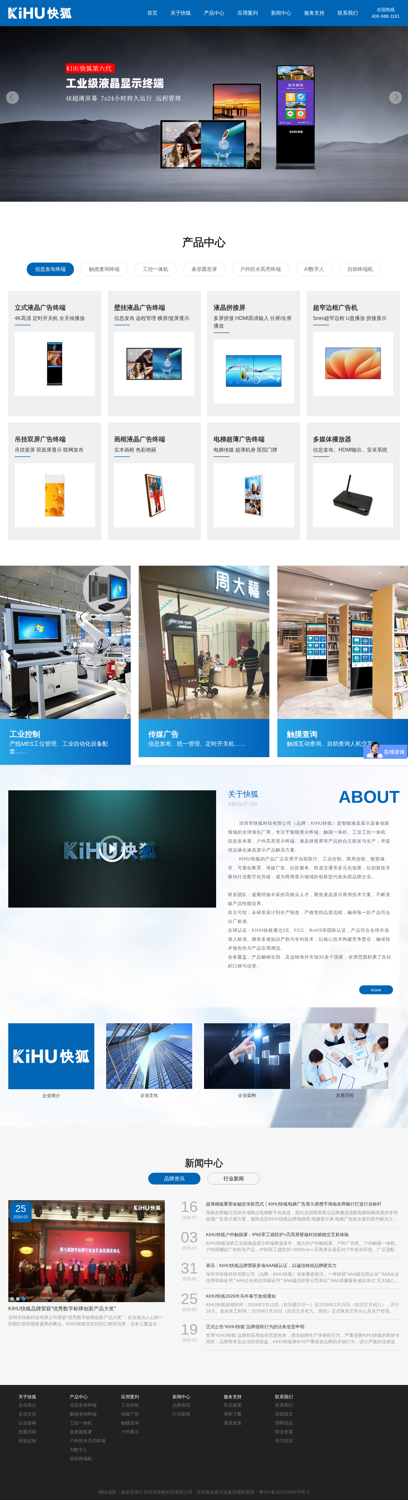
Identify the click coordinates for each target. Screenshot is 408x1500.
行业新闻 (233, 1178)
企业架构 (247, 1095)
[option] (204, 101)
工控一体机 (155, 269)
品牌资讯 (174, 1178)
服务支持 (314, 13)
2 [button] (18, 1299)
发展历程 (345, 1095)
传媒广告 (130, 1414)
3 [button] (24, 1299)
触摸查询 (130, 1422)
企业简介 (51, 1095)
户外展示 (130, 1431)
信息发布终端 (50, 269)
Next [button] (395, 97)
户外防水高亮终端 (260, 269)
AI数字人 (314, 269)
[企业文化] (149, 1055)
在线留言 (284, 1414)
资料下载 (233, 1414)
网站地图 (107, 1492)
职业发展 (284, 1431)
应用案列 (247, 13)
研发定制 (27, 1440)
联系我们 (348, 13)
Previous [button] (12, 97)
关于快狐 (181, 13)
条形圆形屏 (204, 269)
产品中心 (214, 13)
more (376, 989)
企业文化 (149, 1095)
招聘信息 (284, 1422)
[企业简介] (51, 1056)
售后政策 (233, 1405)
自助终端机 (360, 269)
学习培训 (284, 1440)
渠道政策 (233, 1422)
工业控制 (130, 1405)
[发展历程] (345, 1055)
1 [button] (12, 1299)
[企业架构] (247, 1055)
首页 (152, 13)
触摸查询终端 (104, 269)
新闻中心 (281, 13)
